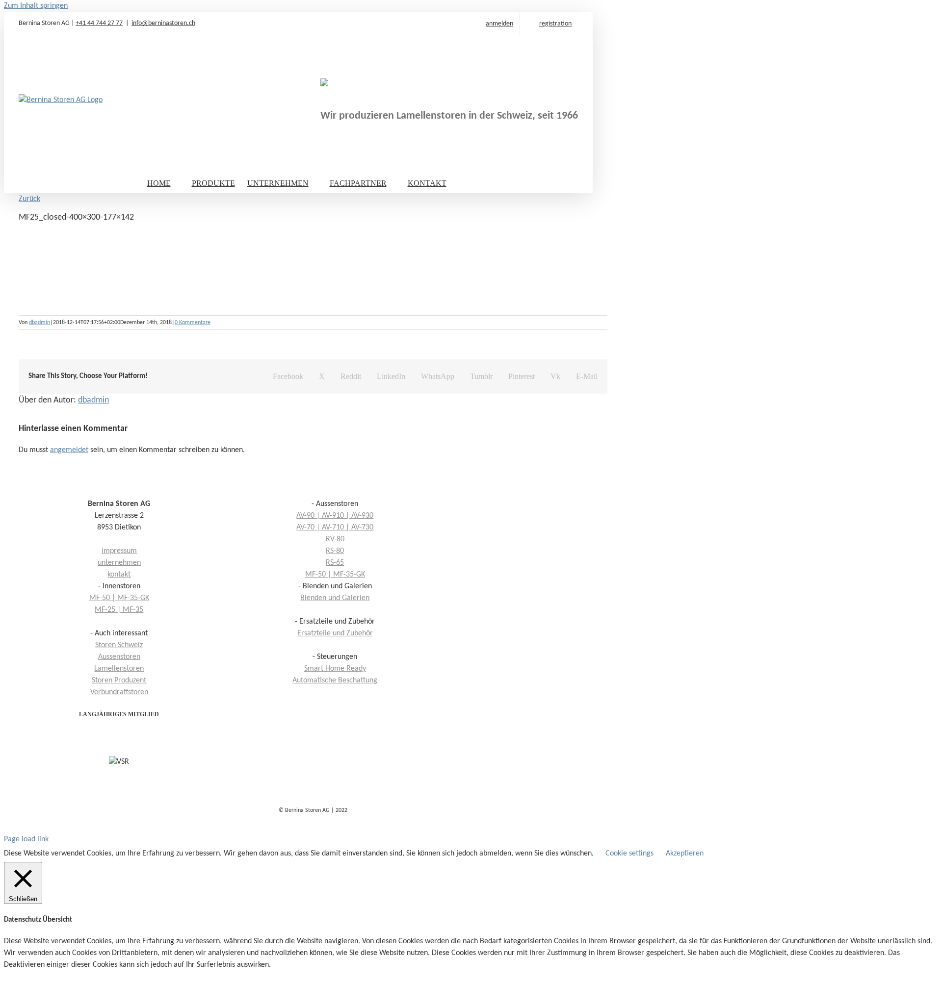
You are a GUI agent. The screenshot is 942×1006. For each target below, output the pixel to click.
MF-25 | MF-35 (119, 610)
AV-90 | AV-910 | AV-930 (334, 516)
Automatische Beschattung (334, 680)
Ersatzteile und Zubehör (335, 633)
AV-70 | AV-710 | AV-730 (334, 527)
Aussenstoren (119, 657)
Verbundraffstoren (119, 692)
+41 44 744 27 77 (99, 23)
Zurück (29, 199)
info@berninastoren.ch (163, 23)
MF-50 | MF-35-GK (335, 574)
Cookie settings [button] (629, 853)
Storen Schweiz (119, 645)
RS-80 (335, 551)
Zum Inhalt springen (36, 6)
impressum (119, 551)
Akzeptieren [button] (685, 853)
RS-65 (335, 563)
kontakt (119, 574)
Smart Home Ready (335, 669)
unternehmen (119, 563)
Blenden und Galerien (334, 598)
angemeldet (69, 450)
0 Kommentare (192, 323)
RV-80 (335, 539)
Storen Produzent (119, 680)
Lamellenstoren (119, 669)
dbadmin (39, 323)
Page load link (26, 839)
